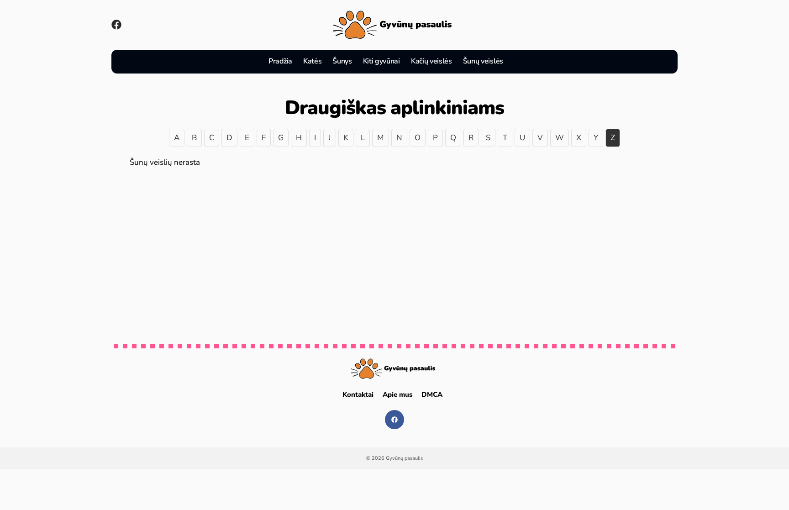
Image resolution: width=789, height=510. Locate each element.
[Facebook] (116, 25)
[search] (519, 62)
